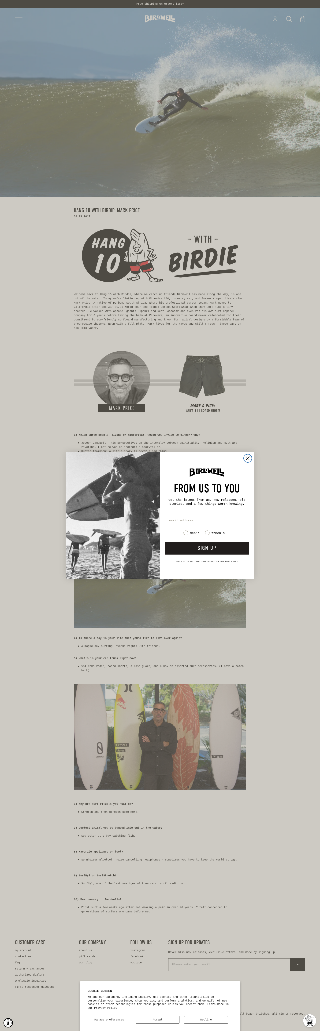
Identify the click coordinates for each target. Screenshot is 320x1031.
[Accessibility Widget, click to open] (8, 1022)
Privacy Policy (105, 1008)
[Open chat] (309, 1020)
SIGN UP (206, 548)
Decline (206, 1019)
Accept (158, 1019)
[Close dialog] (248, 458)
